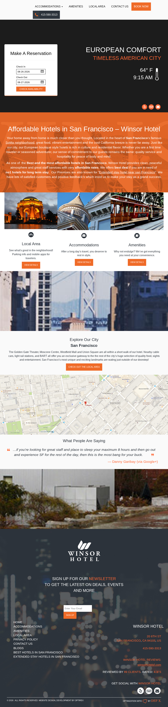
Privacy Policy (25, 639)
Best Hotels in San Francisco (38, 652)
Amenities (76, 6)
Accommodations (48, 6)
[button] (42, 71)
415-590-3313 (49, 14)
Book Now (141, 6)
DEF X (156, 700)
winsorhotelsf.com (149, 664)
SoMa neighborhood (20, 142)
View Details (31, 265)
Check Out (21, 77)
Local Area (97, 6)
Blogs (18, 648)
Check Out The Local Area (84, 367)
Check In (20, 66)
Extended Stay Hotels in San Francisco (46, 656)
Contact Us (119, 6)
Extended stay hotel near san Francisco (127, 172)
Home (17, 622)
